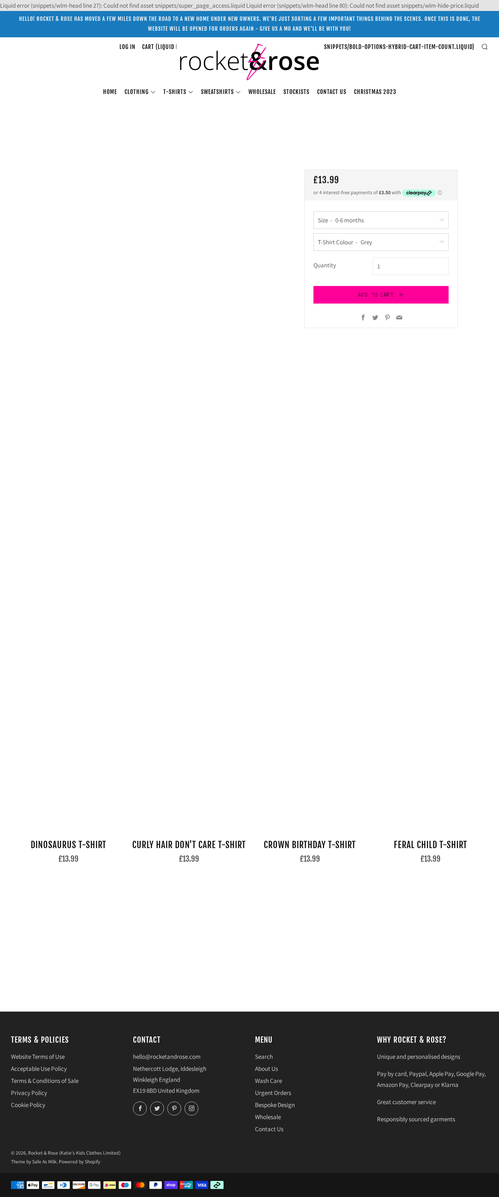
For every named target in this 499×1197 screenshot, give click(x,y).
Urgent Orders (273, 1093)
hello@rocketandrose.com (167, 1057)
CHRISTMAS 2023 (375, 91)
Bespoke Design (275, 1105)
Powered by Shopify (79, 1161)
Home (110, 91)
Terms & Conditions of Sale (45, 1081)
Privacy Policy (29, 1093)
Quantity (324, 265)
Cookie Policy (28, 1105)
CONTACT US (331, 91)
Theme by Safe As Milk (34, 1161)
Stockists (296, 91)
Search (264, 1057)
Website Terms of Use (38, 1057)
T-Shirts (174, 91)
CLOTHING (137, 91)
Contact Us (269, 1129)
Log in (127, 46)
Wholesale (262, 91)
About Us (266, 1069)
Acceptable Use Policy (39, 1069)
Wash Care (268, 1081)
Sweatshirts (217, 91)
